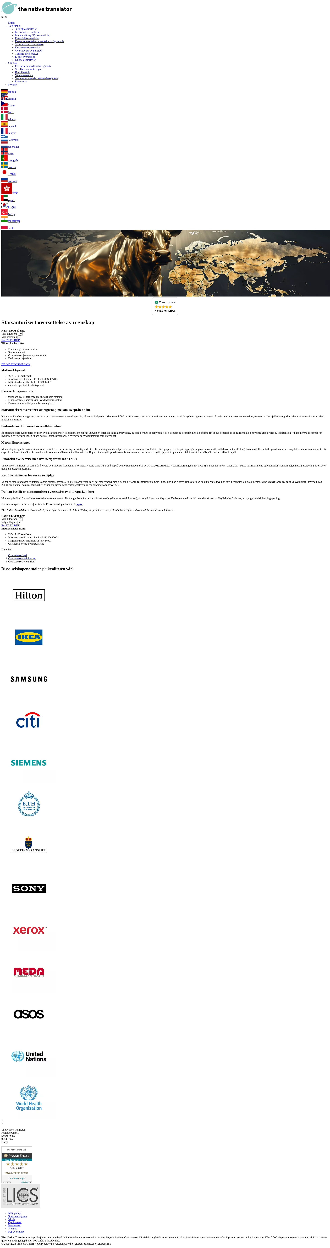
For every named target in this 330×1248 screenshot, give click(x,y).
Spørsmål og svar (17, 1216)
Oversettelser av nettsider (28, 50)
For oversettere (16, 1231)
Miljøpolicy (14, 1213)
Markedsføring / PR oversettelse (32, 35)
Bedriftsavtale (22, 72)
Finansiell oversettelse (27, 38)
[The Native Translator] (36, 13)
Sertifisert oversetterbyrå (28, 69)
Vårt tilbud (14, 25)
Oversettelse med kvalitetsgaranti (33, 66)
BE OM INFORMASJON (15, 364)
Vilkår (11, 1219)
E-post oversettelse (25, 56)
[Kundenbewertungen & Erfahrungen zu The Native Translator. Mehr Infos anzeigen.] (16, 1182)
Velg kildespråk (9, 333)
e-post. (79, 504)
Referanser (21, 81)
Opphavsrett (14, 1222)
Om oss (12, 62)
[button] (165, 306)
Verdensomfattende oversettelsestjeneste (36, 78)
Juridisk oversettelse (26, 28)
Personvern (14, 1225)
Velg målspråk (9, 336)
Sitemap (12, 1228)
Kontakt (12, 84)
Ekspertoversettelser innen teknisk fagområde (39, 41)
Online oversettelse (25, 59)
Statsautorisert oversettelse (29, 44)
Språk (11, 22)
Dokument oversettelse (27, 47)
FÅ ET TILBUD (10, 340)
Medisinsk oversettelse (27, 32)
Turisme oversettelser (26, 53)
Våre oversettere (24, 75)
